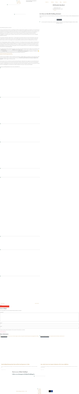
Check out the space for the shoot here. (6, 53)
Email (1, 326)
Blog (60, 2)
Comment (2, 312)
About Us (47, 2)
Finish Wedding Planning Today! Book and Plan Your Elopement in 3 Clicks (15, 364)
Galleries (52, 2)
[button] (1, 306)
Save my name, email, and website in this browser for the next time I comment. (13, 329)
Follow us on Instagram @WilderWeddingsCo (23, 374)
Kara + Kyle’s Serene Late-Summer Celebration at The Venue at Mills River (55, 364)
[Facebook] (52, 391)
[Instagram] (50, 391)
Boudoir (55, 10)
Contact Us (64, 2)
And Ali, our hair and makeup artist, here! (6, 54)
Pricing (56, 2)
